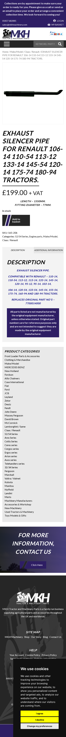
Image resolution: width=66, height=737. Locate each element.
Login (60, 20)
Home (5, 51)
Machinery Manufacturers (18, 500)
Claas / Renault (10, 240)
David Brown (11, 419)
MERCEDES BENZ (15, 367)
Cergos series (12, 448)
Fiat (7, 385)
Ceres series (11, 445)
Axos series (11, 459)
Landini (8, 493)
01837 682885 (9, 20)
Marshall (9, 474)
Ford (7, 389)
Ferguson (9, 471)
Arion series (11, 456)
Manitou (9, 485)
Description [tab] (18, 250)
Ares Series (10, 437)
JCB (7, 393)
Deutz (8, 404)
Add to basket (16, 220)
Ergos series (11, 452)
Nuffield (9, 489)
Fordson (9, 374)
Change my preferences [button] (39, 726)
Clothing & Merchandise (17, 359)
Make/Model (16, 51)
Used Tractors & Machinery (19, 511)
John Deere (10, 411)
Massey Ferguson (14, 415)
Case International (14, 382)
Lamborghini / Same (15, 426)
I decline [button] (39, 719)
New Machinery (13, 508)
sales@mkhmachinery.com (14, 24)
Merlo (8, 496)
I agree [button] (39, 713)
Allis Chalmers (12, 378)
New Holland (12, 370)
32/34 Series (11, 467)
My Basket (57, 24)
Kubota (9, 482)
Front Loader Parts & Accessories (22, 356)
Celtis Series (11, 441)
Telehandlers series (15, 463)
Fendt (8, 407)
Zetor (8, 400)
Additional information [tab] (48, 250)
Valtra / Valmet (12, 478)
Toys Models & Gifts (15, 515)
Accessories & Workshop (18, 504)
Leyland (9, 396)
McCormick (11, 422)
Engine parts (35, 236)
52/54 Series (21, 236)
